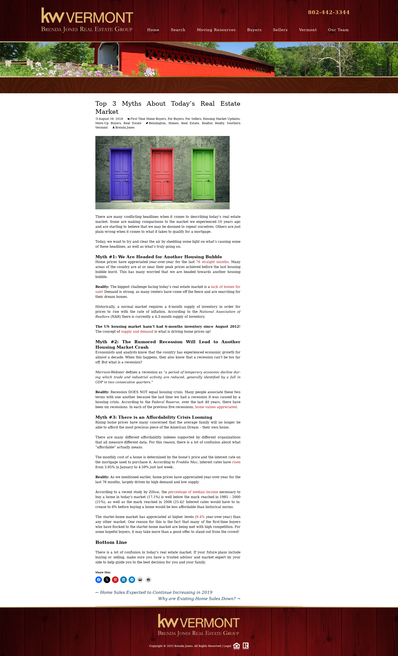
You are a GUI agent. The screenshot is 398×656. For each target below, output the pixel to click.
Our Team (338, 30)
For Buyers (176, 118)
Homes (173, 123)
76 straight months (212, 262)
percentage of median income (193, 492)
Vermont (308, 30)
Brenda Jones (125, 127)
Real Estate (132, 123)
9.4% (200, 517)
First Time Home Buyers (148, 118)
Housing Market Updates (221, 118)
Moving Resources (216, 30)
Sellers (280, 30)
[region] (199, 59)
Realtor (207, 123)
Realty (219, 123)
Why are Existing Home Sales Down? (199, 598)
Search (178, 30)
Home (153, 30)
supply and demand (137, 331)
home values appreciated (216, 407)
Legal (227, 646)
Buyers (254, 30)
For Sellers (193, 118)
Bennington (157, 123)
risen (236, 462)
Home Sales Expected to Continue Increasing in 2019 (153, 592)
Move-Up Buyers (108, 123)
